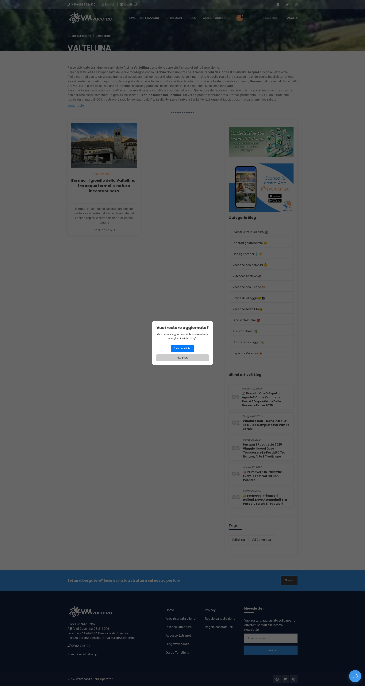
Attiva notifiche (182, 348)
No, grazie (182, 357)
